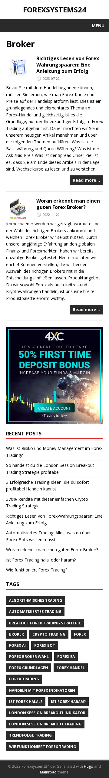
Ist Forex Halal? (25, 701)
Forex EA (66, 656)
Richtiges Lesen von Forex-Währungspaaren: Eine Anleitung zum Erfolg (68, 64)
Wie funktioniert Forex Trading (42, 746)
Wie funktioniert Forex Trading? (36, 570)
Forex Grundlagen (28, 667)
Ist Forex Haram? (68, 701)
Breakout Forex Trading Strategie (45, 623)
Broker (16, 634)
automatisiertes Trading (35, 611)
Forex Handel (71, 667)
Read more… (86, 180)
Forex (80, 634)
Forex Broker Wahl (29, 656)
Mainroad (48, 772)
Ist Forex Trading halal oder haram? (41, 560)
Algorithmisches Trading (35, 600)
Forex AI (17, 645)
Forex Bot (44, 645)
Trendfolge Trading (30, 735)
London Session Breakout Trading (45, 724)
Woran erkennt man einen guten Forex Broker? (68, 203)
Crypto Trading (48, 634)
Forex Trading (24, 679)
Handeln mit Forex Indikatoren (42, 690)
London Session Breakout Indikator (47, 712)
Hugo (88, 766)
